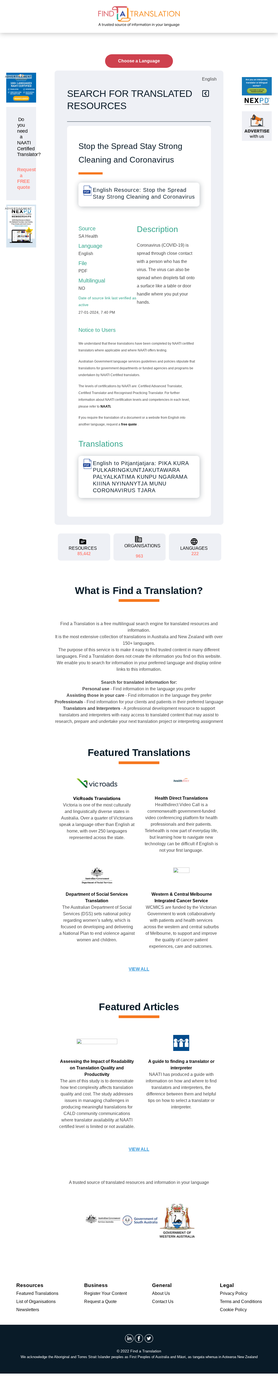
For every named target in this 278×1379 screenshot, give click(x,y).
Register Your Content (105, 1293)
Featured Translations (37, 1293)
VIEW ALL (139, 969)
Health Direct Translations (181, 798)
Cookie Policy (233, 1309)
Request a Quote (100, 1301)
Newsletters (27, 1309)
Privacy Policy (233, 1293)
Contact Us (162, 1301)
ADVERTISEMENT (18, 76)
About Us (161, 1293)
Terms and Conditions (241, 1301)
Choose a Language (139, 61)
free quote (129, 424)
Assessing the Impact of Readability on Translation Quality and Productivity (97, 1068)
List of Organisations (36, 1301)
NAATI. (105, 406)
